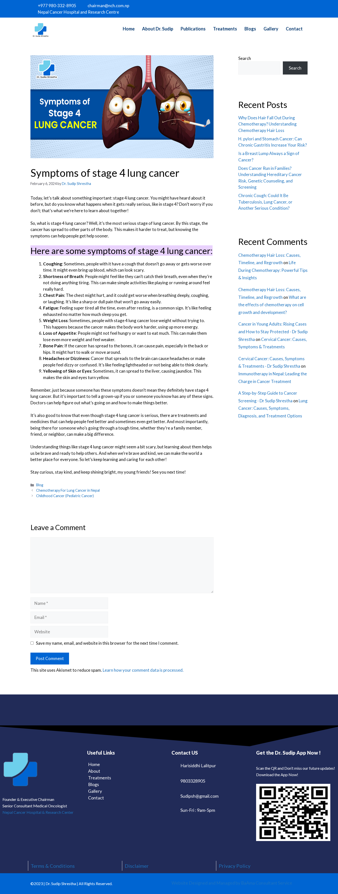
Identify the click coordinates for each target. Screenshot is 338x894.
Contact (294, 28)
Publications (193, 28)
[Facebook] (279, 8)
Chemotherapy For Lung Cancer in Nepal (68, 490)
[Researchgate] (304, 8)
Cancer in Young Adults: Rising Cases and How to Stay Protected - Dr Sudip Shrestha (273, 331)
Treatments (225, 28)
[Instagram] (286, 8)
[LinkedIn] (292, 8)
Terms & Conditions (53, 866)
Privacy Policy (234, 866)
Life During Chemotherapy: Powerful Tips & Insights (273, 270)
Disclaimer (137, 866)
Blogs (250, 28)
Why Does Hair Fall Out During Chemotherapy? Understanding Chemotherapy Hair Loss (267, 124)
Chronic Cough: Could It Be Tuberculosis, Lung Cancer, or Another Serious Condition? (265, 202)
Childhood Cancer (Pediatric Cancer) (65, 496)
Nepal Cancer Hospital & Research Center (37, 812)
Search (244, 58)
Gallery (271, 28)
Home (129, 28)
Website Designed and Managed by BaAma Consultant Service (231, 883)
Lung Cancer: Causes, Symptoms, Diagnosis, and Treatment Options (273, 408)
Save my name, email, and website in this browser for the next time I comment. (107, 643)
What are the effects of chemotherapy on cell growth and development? (272, 305)
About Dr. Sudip (157, 28)
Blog (39, 485)
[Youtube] (298, 8)
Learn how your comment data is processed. (143, 670)
